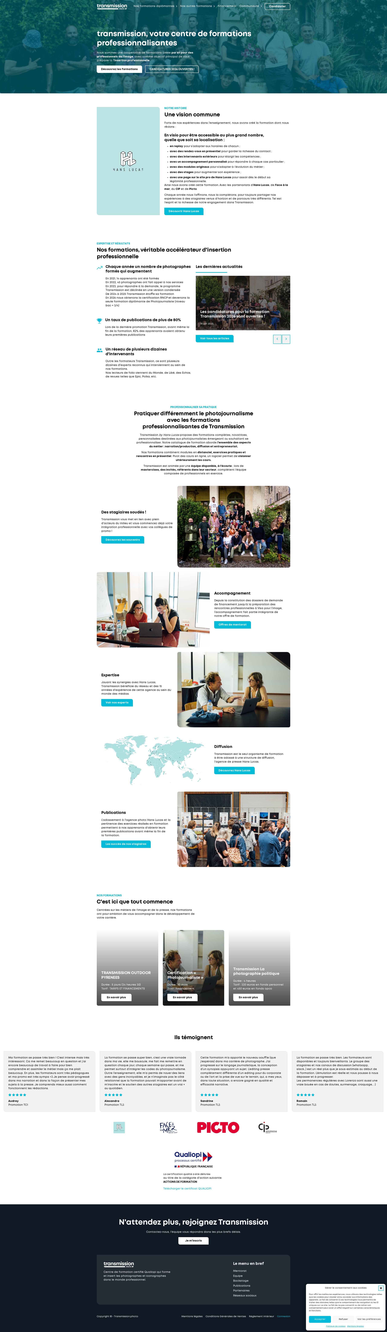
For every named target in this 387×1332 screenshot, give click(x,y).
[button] (380, 1288)
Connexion (283, 1316)
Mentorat (240, 1271)
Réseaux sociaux (244, 1295)
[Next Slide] (286, 339)
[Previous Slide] (277, 339)
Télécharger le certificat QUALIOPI (187, 1189)
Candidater (277, 6)
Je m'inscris (193, 1241)
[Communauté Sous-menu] (261, 6)
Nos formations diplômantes (153, 6)
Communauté (249, 6)
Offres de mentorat (233, 625)
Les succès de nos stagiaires (126, 844)
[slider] (243, 272)
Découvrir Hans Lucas (184, 211)
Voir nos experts (117, 702)
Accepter (319, 1319)
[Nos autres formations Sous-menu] (214, 6)
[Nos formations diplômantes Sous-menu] (176, 6)
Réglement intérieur (261, 1316)
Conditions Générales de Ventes (226, 1316)
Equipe (238, 1276)
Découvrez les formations (119, 69)
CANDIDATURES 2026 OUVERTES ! (172, 69)
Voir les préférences (369, 1319)
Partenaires (241, 1290)
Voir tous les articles (214, 338)
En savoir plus (116, 997)
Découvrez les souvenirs (123, 540)
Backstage (241, 1281)
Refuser (343, 1319)
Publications (241, 1286)
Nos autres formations (196, 6)
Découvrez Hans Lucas (234, 770)
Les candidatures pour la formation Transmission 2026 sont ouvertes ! (234, 314)
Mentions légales (355, 1326)
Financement (227, 6)
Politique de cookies (336, 1326)
